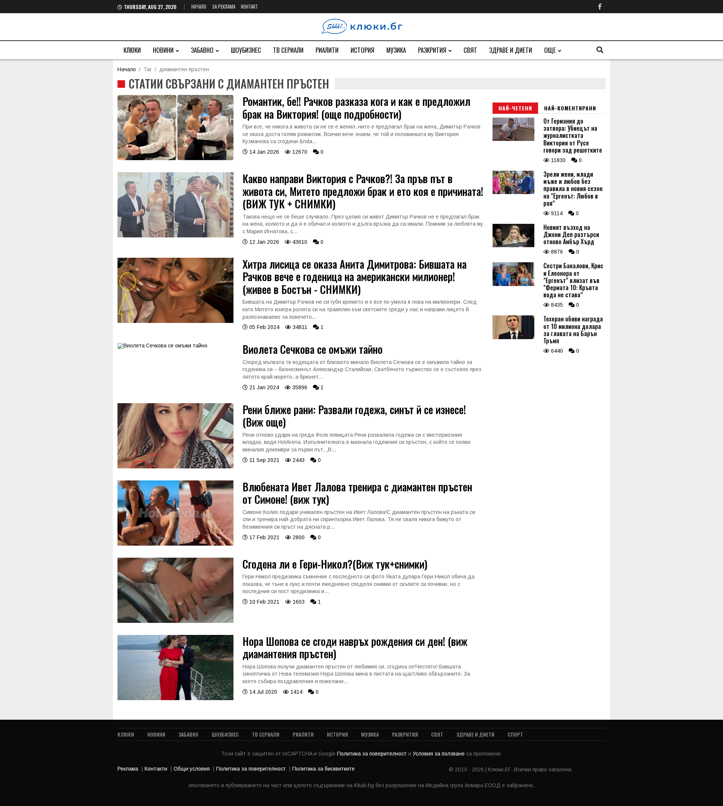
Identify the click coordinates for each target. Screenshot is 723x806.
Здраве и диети (510, 50)
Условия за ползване (439, 754)
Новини (163, 50)
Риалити (327, 50)
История (362, 50)
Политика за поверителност (372, 754)
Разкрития (432, 50)
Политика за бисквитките (323, 768)
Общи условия (192, 768)
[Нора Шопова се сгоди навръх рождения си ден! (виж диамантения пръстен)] (175, 698)
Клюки (132, 50)
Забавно (202, 50)
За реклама (223, 6)
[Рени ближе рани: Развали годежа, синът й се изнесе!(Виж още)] (175, 466)
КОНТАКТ (249, 6)
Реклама (127, 768)
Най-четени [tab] (515, 108)
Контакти (156, 768)
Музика (396, 50)
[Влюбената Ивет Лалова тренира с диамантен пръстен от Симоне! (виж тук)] (175, 544)
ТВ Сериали (288, 50)
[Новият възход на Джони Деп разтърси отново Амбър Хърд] (513, 245)
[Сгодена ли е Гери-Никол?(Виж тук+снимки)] (175, 621)
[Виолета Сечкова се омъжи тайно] (162, 346)
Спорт (515, 734)
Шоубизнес (246, 50)
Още (550, 50)
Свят (470, 50)
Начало (198, 6)
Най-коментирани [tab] (570, 108)
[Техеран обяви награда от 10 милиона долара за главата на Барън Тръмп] (513, 337)
